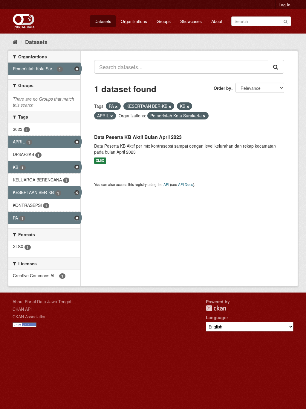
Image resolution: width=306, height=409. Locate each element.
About (216, 21)
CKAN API (22, 309)
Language (216, 317)
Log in (284, 4)
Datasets (102, 21)
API (166, 184)
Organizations (134, 21)
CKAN (216, 308)
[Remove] (116, 106)
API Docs (185, 184)
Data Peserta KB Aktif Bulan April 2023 (138, 137)
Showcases (191, 21)
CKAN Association (30, 316)
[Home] (15, 42)
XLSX (100, 160)
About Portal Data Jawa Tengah (43, 302)
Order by (222, 88)
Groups (164, 21)
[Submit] (285, 20)
